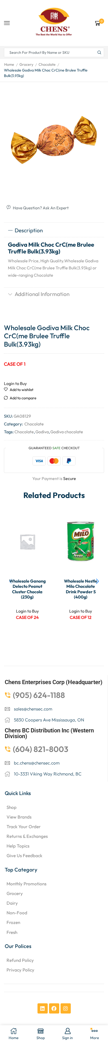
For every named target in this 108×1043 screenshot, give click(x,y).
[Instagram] (66, 1008)
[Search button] (99, 52)
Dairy (12, 903)
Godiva (42, 431)
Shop (12, 807)
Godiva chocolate (66, 431)
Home (9, 64)
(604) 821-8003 (40, 749)
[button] (97, 581)
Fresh (12, 932)
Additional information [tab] (42, 294)
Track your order (24, 826)
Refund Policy (20, 960)
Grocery (26, 64)
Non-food (17, 912)
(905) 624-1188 (39, 695)
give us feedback (24, 855)
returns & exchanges (27, 836)
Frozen (13, 922)
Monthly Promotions (26, 883)
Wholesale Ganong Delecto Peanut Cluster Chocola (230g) (27, 589)
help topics (18, 846)
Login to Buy (15, 383)
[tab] (54, 230)
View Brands (19, 817)
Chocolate (47, 64)
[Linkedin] (42, 1008)
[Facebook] (54, 1008)
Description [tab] (29, 230)
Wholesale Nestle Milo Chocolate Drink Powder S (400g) (80, 589)
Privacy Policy (20, 970)
